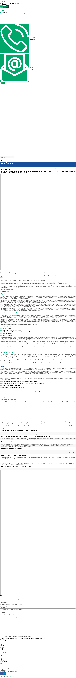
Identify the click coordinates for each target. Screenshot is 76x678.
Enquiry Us (32, 67)
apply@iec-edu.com (33, 69)
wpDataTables (7, 291)
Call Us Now (32, 37)
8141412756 (32, 39)
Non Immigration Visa (4, 669)
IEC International (3, 1)
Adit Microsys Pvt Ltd (9, 676)
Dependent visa (3, 670)
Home (1, 166)
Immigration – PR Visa (5, 668)
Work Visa (2, 667)
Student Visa (3, 666)
